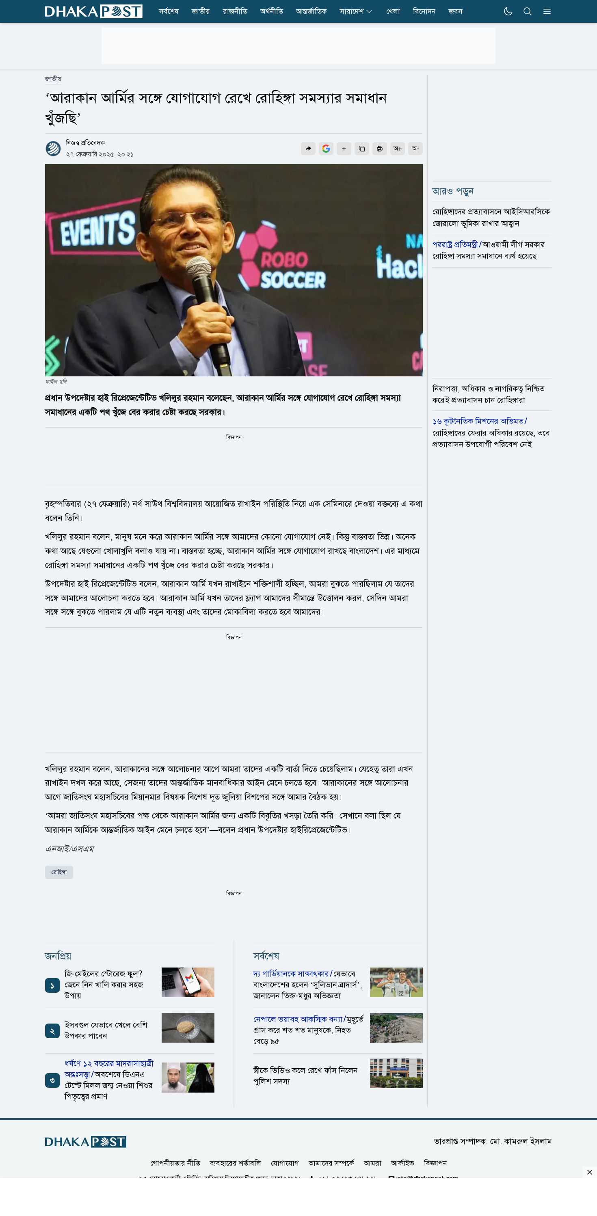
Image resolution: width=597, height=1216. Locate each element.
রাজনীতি (235, 11)
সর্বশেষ (169, 11)
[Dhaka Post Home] (85, 1142)
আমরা (372, 1163)
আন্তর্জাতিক (311, 11)
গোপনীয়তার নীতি (175, 1163)
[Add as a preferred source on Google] (326, 148)
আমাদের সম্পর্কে (331, 1163)
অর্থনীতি (271, 11)
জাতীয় (201, 11)
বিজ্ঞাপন (435, 1163)
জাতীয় (53, 79)
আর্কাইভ (402, 1163)
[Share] (308, 148)
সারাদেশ (351, 11)
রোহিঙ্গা (59, 872)
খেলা (393, 11)
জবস (456, 11)
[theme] (508, 11)
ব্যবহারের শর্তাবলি (235, 1163)
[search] (527, 11)
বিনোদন (424, 11)
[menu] (544, 11)
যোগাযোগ (285, 1163)
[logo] (94, 11)
